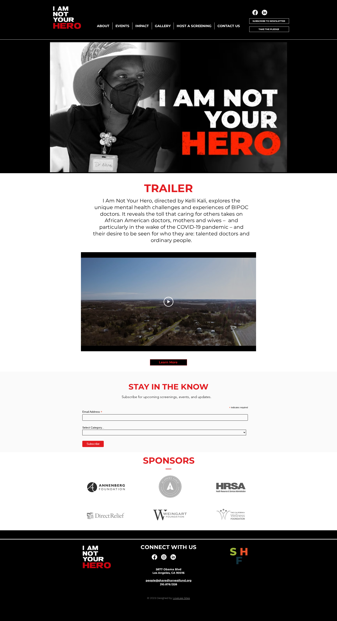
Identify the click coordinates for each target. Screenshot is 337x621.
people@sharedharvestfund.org (169, 580)
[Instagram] (164, 557)
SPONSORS (169, 460)
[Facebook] (255, 12)
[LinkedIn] (264, 12)
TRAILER (168, 188)
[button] (103, 25)
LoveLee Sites (181, 598)
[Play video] (168, 302)
